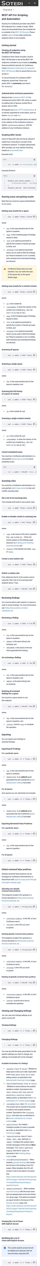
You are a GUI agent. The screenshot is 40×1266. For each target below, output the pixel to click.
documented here (16, 150)
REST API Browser (22, 32)
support (11, 35)
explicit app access (19, 459)
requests (10, 116)
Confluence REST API (20, 97)
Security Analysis (12, 1203)
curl (19, 116)
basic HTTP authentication (24, 110)
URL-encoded (29, 1104)
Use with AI (8, 10)
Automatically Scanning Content (18, 1080)
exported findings (19, 1162)
